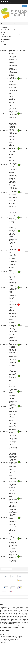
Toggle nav (24, 6)
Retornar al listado (6, 569)
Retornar (5, 44)
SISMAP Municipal (6, 2)
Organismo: (4, 27)
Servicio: (3, 33)
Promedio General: (6, 39)
